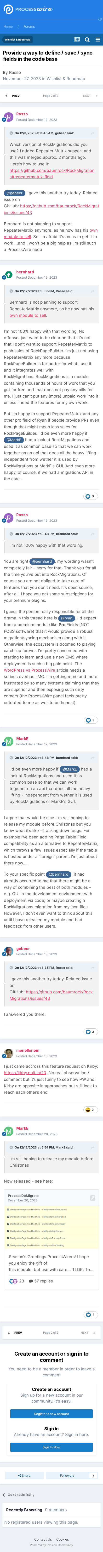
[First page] (6, 95)
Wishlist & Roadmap (66, 78)
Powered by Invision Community (51, 1545)
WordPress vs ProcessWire (29, 670)
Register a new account (51, 1414)
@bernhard (42, 561)
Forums (29, 26)
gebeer (60, 133)
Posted (36, 120)
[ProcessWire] (28, 9)
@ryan (66, 618)
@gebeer (15, 193)
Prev (16, 95)
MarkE (60, 1147)
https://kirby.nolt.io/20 (25, 1072)
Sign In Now (51, 1447)
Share (25, 1475)
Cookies (62, 1539)
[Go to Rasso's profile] (8, 117)
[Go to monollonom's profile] (8, 1053)
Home (8, 26)
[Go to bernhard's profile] (8, 275)
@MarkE (14, 440)
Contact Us (43, 1539)
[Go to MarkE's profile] (8, 741)
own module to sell (28, 315)
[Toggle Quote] (12, 133)
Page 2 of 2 (51, 95)
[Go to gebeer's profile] (8, 951)
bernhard (63, 534)
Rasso (15, 72)
